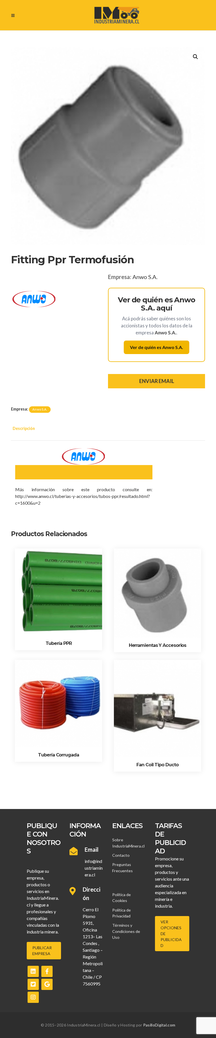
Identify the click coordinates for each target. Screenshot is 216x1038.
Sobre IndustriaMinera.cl (128, 842)
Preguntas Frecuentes (122, 867)
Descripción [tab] (24, 428)
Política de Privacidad (121, 913)
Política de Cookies (121, 897)
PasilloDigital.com (159, 1025)
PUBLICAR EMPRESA (42, 950)
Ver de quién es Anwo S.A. (156, 347)
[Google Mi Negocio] (47, 984)
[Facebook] (47, 971)
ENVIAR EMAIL (156, 381)
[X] (33, 984)
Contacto (121, 855)
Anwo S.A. (145, 276)
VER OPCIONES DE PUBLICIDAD (171, 933)
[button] (195, 57)
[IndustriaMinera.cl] (116, 15)
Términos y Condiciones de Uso (126, 931)
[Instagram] (33, 997)
